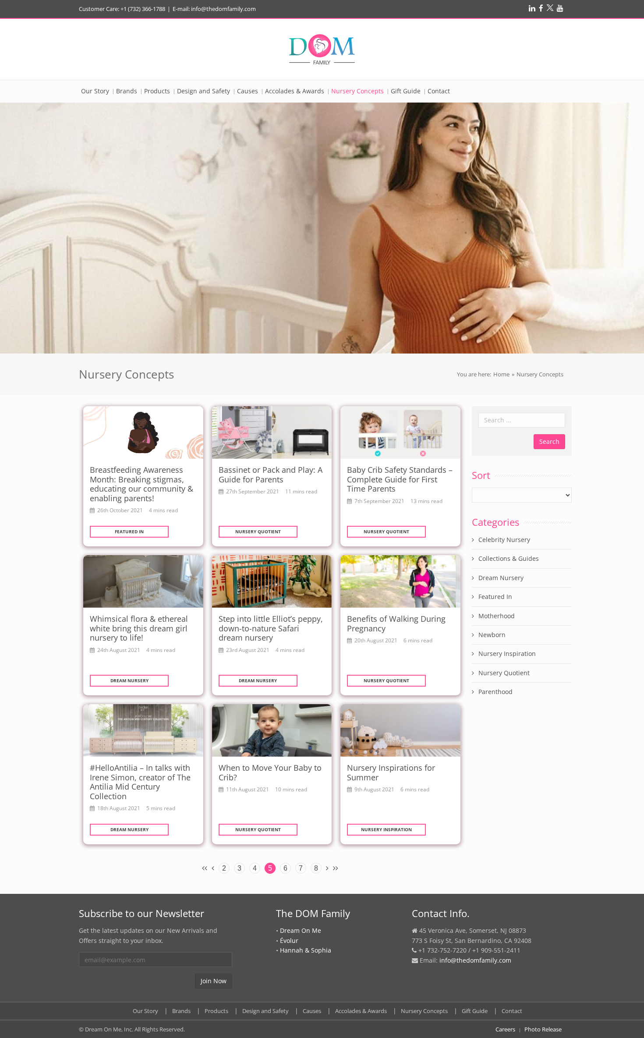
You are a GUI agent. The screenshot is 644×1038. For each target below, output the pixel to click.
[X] (550, 8)
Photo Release (543, 1029)
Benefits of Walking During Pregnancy (396, 623)
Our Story (145, 1011)
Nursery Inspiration (386, 829)
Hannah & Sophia (305, 950)
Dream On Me (300, 930)
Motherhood (496, 616)
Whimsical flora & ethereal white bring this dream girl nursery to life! (139, 628)
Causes (312, 1011)
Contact (512, 1011)
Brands (181, 1011)
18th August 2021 (118, 807)
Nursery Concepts (424, 1011)
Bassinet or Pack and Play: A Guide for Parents (270, 474)
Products (216, 1011)
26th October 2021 (120, 510)
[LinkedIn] (532, 8)
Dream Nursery (129, 680)
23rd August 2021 (247, 649)
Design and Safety (265, 1011)
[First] (204, 867)
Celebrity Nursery (504, 539)
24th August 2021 (118, 649)
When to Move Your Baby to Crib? (270, 772)
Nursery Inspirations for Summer (391, 772)
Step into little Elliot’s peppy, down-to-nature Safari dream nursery (271, 628)
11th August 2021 (247, 789)
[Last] (335, 867)
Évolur (289, 940)
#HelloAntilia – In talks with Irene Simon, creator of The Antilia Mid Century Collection (140, 781)
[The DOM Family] (322, 49)
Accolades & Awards (361, 1011)
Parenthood (495, 691)
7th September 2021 (379, 500)
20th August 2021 (375, 640)
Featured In (129, 531)
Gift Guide (475, 1011)
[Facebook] (541, 8)
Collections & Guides (508, 558)
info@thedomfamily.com (475, 960)
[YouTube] (560, 8)
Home (501, 374)
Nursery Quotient (258, 531)
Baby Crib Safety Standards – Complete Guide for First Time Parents (400, 479)
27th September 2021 (252, 491)
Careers (505, 1029)
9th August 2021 (374, 789)
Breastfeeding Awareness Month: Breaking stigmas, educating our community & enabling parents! (141, 483)
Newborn (492, 635)
